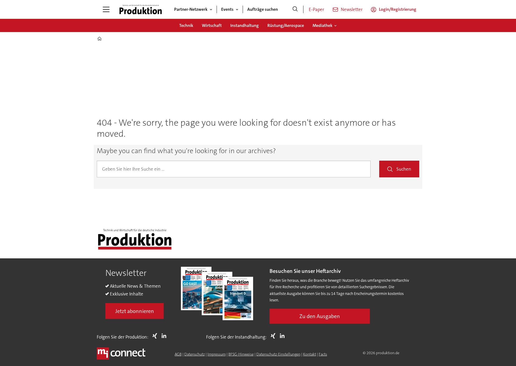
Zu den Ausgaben (319, 316)
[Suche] (295, 9)
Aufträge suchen (262, 9)
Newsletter (352, 9)
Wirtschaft (212, 25)
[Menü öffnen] (106, 9)
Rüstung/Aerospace (285, 25)
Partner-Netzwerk (190, 9)
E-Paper (316, 9)
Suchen (403, 169)
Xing (156, 336)
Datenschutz (194, 354)
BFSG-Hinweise (241, 354)
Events (227, 9)
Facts (323, 354)
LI (165, 336)
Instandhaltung (244, 25)
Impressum (216, 354)
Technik (186, 25)
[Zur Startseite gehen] (140, 9)
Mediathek (322, 25)
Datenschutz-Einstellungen (278, 354)
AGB (178, 354)
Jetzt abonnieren (134, 311)
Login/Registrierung (397, 9)
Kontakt (309, 354)
